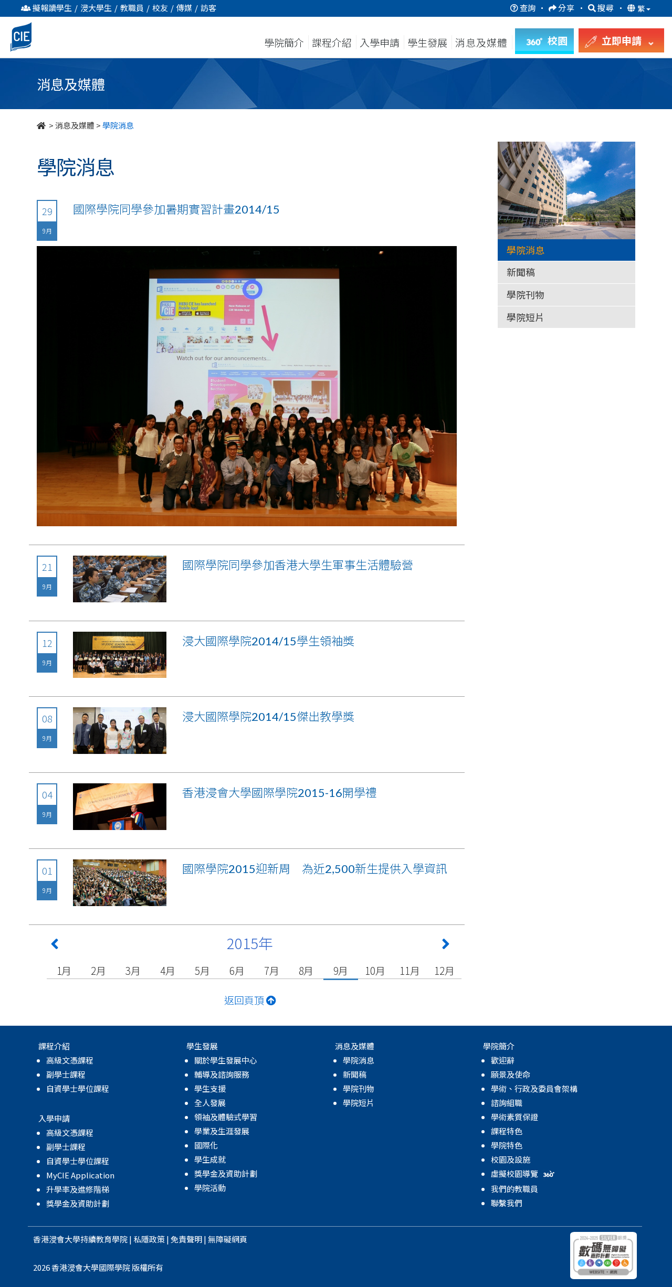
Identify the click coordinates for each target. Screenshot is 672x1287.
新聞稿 (521, 272)
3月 (133, 970)
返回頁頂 (245, 1000)
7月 (271, 970)
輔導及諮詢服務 (221, 1074)
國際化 (206, 1145)
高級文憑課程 (69, 1060)
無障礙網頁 (227, 1239)
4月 (167, 970)
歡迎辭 (502, 1060)
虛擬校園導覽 (515, 1173)
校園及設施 (510, 1159)
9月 (341, 970)
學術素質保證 (514, 1116)
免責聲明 (186, 1239)
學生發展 (427, 42)
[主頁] (42, 125)
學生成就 (210, 1159)
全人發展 (210, 1102)
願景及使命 (510, 1074)
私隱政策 (149, 1239)
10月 (375, 970)
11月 (409, 970)
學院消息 (525, 250)
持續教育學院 (104, 1239)
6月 (237, 970)
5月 (202, 970)
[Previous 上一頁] (54, 946)
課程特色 (506, 1130)
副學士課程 (66, 1074)
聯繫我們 (506, 1202)
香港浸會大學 (56, 1239)
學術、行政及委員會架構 (534, 1088)
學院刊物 (525, 294)
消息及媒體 (74, 125)
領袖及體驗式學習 (225, 1116)
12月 (444, 970)
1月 (64, 970)
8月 (306, 970)
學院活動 (210, 1187)
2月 (98, 970)
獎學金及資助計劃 (77, 1203)
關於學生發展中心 (225, 1060)
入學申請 (380, 42)
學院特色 (506, 1145)
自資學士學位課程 (77, 1088)
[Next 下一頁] (446, 946)
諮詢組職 (506, 1102)
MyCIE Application (80, 1174)
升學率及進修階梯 (77, 1189)
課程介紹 (333, 42)
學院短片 (525, 317)
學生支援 (210, 1088)
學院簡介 (284, 42)
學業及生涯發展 (221, 1130)
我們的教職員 (514, 1188)
